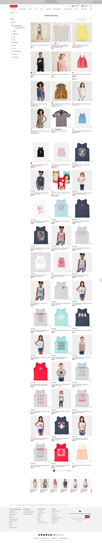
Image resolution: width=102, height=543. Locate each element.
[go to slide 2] (49, 3)
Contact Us (11, 516)
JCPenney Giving (55, 519)
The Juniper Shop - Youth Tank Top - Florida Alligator (39, 304)
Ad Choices (49, 540)
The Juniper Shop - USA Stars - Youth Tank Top (81, 331)
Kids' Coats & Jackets (19, 504)
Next (68, 470)
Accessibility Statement (63, 538)
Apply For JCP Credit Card (28, 512)
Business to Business (56, 511)
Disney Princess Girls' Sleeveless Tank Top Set (61, 193)
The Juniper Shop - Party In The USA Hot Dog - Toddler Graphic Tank (81, 358)
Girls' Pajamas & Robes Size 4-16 (43, 504)
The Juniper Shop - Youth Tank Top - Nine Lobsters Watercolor (40, 412)
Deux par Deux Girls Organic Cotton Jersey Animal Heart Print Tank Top (61, 276)
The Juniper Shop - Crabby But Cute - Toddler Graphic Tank (80, 385)
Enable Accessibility (97, 1)
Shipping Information (13, 519)
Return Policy (11, 517)
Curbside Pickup (41, 512)
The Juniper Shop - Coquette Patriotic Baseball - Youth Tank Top (60, 439)
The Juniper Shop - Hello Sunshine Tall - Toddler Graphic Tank (81, 248)
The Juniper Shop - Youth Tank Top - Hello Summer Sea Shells (40, 358)
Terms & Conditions (43, 540)
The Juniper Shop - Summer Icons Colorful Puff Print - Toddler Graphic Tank (40, 221)
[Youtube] (49, 535)
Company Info (54, 514)
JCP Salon (39, 516)
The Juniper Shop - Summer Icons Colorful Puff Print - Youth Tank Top (40, 248)
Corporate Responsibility (57, 517)
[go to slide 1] (48, 3)
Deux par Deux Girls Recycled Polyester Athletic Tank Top (60, 165)
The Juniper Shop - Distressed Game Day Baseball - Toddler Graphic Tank (60, 466)
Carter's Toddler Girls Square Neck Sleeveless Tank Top (81, 75)
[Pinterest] (46, 535)
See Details (80, 520)
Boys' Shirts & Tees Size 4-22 (33, 504)
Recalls (10, 522)
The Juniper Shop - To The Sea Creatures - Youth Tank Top (60, 221)
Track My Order (12, 511)
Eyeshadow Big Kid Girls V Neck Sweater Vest (81, 103)
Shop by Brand (55, 521)
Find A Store (40, 511)
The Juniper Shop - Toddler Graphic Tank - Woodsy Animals (61, 412)
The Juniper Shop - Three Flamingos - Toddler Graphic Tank (80, 221)
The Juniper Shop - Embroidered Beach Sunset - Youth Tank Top (40, 193)
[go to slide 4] (51, 3)
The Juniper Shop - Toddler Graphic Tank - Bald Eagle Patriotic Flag (61, 385)
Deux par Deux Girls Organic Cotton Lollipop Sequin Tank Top (39, 165)
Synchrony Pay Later (13, 521)
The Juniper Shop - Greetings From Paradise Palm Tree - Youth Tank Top (80, 439)
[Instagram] (41, 535)
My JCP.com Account (13, 512)
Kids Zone (39, 521)
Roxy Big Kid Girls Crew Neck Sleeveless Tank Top (40, 46)
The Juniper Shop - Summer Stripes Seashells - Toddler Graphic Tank (59, 358)
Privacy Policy (36, 538)
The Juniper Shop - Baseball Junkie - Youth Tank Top (61, 331)
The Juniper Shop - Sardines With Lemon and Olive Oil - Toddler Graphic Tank (40, 331)
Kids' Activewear (25, 504)
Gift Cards (11, 524)
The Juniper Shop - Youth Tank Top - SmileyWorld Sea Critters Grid (39, 276)
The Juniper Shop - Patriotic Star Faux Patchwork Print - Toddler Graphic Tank (39, 385)
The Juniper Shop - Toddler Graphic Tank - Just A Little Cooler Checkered (81, 412)
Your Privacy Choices (44, 538)
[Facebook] (44, 535)
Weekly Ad (40, 514)
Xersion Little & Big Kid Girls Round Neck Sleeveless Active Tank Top (80, 46)
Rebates (10, 526)
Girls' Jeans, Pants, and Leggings (63, 504)
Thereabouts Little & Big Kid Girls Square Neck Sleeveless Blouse (40, 131)
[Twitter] (39, 535)
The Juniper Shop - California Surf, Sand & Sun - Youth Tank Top (81, 304)
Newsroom (54, 516)
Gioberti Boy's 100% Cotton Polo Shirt (59, 131)
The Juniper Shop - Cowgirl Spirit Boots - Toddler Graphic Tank (81, 165)
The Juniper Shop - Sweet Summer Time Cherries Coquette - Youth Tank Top (60, 248)
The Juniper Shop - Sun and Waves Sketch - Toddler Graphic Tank (61, 304)
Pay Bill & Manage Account (28, 511)
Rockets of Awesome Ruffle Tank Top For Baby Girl (81, 466)
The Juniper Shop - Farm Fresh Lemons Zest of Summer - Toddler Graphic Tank (82, 193)
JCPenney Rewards (13, 514)
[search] (69, 6)
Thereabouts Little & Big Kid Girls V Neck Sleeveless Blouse (39, 104)
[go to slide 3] (50, 3)
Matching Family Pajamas (54, 504)
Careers (53, 512)
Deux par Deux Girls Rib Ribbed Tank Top (81, 131)
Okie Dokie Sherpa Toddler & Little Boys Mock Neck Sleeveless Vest (60, 104)
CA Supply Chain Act (54, 538)
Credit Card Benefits (27, 514)
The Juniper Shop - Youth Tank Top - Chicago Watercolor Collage (80, 276)
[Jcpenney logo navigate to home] (13, 6)
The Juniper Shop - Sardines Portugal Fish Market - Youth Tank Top (40, 466)
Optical (39, 519)
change (24, 27)
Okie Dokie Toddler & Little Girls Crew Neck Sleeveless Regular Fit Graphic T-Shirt (60, 46)
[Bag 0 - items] (91, 6)
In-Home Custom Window (43, 522)
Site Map (53, 522)
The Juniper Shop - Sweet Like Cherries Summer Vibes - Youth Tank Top (40, 439)
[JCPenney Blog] (51, 535)
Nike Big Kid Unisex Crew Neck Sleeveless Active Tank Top (40, 75)
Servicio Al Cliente (12, 527)
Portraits (39, 517)
